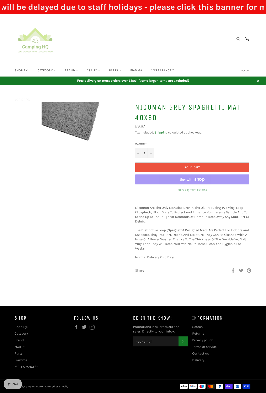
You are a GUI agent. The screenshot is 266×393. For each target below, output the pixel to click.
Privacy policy (202, 340)
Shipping (161, 132)
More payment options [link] (192, 190)
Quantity (141, 143)
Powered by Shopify (56, 386)
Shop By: (21, 70)
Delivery (198, 360)
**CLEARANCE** (162, 70)
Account (246, 70)
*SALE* (92, 70)
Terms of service (204, 347)
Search (197, 327)
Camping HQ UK (33, 386)
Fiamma (136, 70)
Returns (198, 333)
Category (46, 70)
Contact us (200, 353)
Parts (114, 70)
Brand (70, 70)
